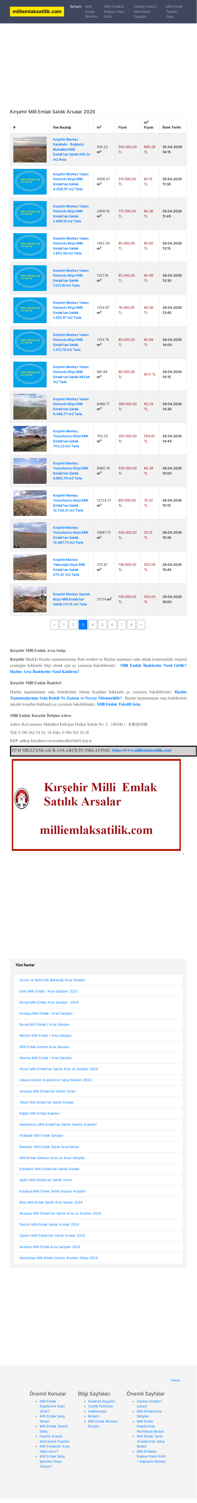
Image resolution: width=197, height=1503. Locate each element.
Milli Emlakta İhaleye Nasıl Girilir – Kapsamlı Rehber (151, 1456)
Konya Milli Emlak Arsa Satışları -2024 (49, 1002)
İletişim (76, 6)
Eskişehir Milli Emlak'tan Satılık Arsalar (49, 1169)
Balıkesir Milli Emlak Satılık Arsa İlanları (49, 1147)
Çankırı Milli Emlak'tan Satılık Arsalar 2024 (52, 1235)
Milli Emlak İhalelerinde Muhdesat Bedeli (150, 1426)
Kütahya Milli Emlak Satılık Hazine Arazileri (52, 1191)
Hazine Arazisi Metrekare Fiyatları (145, 11)
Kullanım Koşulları (101, 1401)
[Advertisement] (98, 54)
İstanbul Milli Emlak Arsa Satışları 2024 (49, 1247)
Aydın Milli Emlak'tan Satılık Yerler (45, 1180)
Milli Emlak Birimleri (91, 11)
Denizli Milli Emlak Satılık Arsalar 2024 (49, 1224)
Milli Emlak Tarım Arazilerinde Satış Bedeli (150, 1441)
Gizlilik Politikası (100, 1406)
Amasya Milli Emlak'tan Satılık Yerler (47, 1091)
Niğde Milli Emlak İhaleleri (39, 1113)
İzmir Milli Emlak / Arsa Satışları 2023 (48, 991)
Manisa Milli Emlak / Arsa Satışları (45, 1058)
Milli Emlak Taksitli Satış (174, 11)
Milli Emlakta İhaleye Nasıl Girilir (114, 11)
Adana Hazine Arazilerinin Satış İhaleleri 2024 (55, 1080)
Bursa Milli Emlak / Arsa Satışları (44, 1024)
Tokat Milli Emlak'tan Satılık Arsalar (46, 1102)
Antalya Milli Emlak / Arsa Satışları (45, 1013)
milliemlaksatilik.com (37, 11)
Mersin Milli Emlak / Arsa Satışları (45, 1035)
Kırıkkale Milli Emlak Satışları (41, 1135)
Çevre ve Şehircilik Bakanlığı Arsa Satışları (52, 980)
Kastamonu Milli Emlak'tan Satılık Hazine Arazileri (58, 1124)
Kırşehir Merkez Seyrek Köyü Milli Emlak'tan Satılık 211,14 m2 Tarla (71, 599)
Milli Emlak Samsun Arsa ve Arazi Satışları (52, 1158)
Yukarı (175, 1380)
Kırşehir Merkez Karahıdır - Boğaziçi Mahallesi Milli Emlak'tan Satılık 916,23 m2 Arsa (71, 149)
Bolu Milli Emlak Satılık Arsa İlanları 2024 (50, 1202)
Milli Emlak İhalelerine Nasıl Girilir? (52, 1406)
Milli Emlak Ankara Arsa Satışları (44, 1047)
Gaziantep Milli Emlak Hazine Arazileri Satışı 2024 (58, 1258)
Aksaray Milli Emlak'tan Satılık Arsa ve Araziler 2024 (60, 1213)
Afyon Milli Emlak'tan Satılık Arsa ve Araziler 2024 (58, 1069)
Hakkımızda (97, 1411)
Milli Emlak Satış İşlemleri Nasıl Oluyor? (52, 1461)
